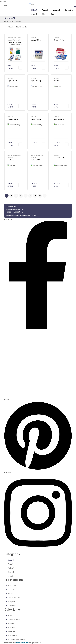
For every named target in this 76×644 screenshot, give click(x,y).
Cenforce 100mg (36, 160)
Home (6, 21)
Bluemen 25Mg (36, 119)
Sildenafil (10, 37)
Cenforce (11, 160)
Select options (20, 67)
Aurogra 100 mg (36, 40)
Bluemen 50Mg (59, 119)
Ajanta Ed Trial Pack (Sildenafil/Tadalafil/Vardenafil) (15, 44)
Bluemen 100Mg (13, 119)
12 (40, 196)
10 (30, 196)
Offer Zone (17, 37)
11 (35, 196)
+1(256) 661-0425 (12, 1)
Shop (11, 21)
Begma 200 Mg (36, 81)
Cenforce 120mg (59, 157)
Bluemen (57, 81)
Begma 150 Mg (13, 81)
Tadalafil (10, 40)
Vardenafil (16, 40)
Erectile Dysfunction (14, 155)
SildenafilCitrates (22, 643)
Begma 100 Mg (59, 40)
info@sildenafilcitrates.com (15, 209)
